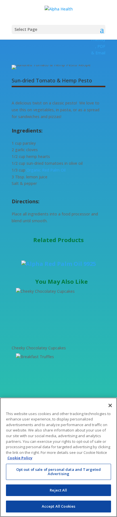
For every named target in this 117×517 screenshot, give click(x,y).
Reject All (58, 490)
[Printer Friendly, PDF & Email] (98, 52)
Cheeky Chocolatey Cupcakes (39, 348)
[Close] (110, 405)
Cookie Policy (19, 457)
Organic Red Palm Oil (46, 170)
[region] (58, 457)
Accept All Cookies (58, 506)
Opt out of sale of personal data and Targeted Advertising (58, 472)
